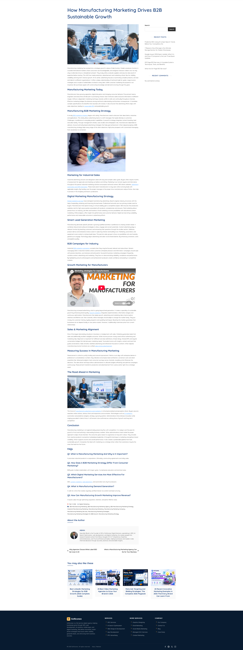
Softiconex (75, 619)
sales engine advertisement (103, 346)
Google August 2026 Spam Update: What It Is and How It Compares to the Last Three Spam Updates (160, 56)
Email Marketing (138, 625)
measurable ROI (89, 106)
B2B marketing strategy (80, 115)
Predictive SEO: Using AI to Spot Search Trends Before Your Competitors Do (160, 43)
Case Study (161, 632)
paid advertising (87, 482)
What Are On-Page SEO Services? (156, 69)
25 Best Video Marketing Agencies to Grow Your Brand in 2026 (108, 591)
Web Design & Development (116, 629)
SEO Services (112, 622)
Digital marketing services (75, 201)
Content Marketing (138, 635)
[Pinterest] (169, 647)
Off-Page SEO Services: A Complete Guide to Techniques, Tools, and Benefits (159, 63)
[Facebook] (165, 647)
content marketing (76, 482)
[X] (172, 647)
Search (147, 25)
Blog (159, 629)
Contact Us (161, 625)
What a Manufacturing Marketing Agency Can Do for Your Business (120, 550)
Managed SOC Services (140, 632)
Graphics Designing (139, 622)
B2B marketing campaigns (81, 248)
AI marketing (128, 413)
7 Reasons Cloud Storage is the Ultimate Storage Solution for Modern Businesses (158, 49)
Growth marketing (95, 313)
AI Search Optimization (115, 625)
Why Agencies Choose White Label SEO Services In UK (83, 550)
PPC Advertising (113, 635)
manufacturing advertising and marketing (88, 411)
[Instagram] (175, 647)
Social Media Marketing (140, 629)
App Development (113, 632)
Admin (82, 530)
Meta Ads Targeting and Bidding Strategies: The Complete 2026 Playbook (135, 591)
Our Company (162, 622)
